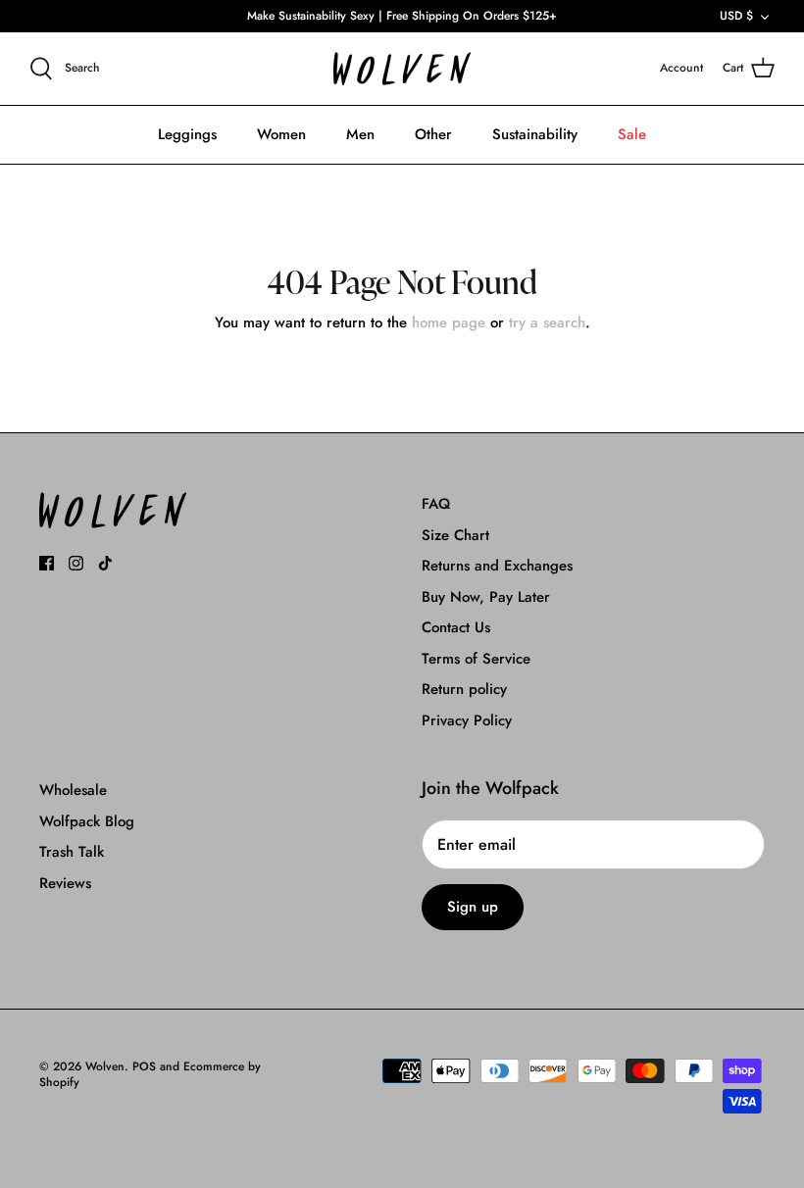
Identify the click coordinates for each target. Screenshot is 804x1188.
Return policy (464, 689)
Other (433, 134)
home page (448, 322)
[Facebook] (46, 563)
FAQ (436, 504)
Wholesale (73, 790)
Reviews (65, 883)
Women (281, 134)
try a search (547, 322)
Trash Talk (71, 852)
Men (360, 134)
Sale (632, 134)
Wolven (105, 1066)
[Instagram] (76, 563)
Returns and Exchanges (497, 565)
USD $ (736, 16)
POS (144, 1066)
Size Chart (455, 535)
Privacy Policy (467, 720)
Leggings (187, 134)
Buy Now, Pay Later (486, 597)
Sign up (472, 906)
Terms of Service (476, 658)
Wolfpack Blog (86, 821)
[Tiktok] (105, 563)
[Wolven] (402, 69)
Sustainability (535, 134)
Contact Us (456, 627)
